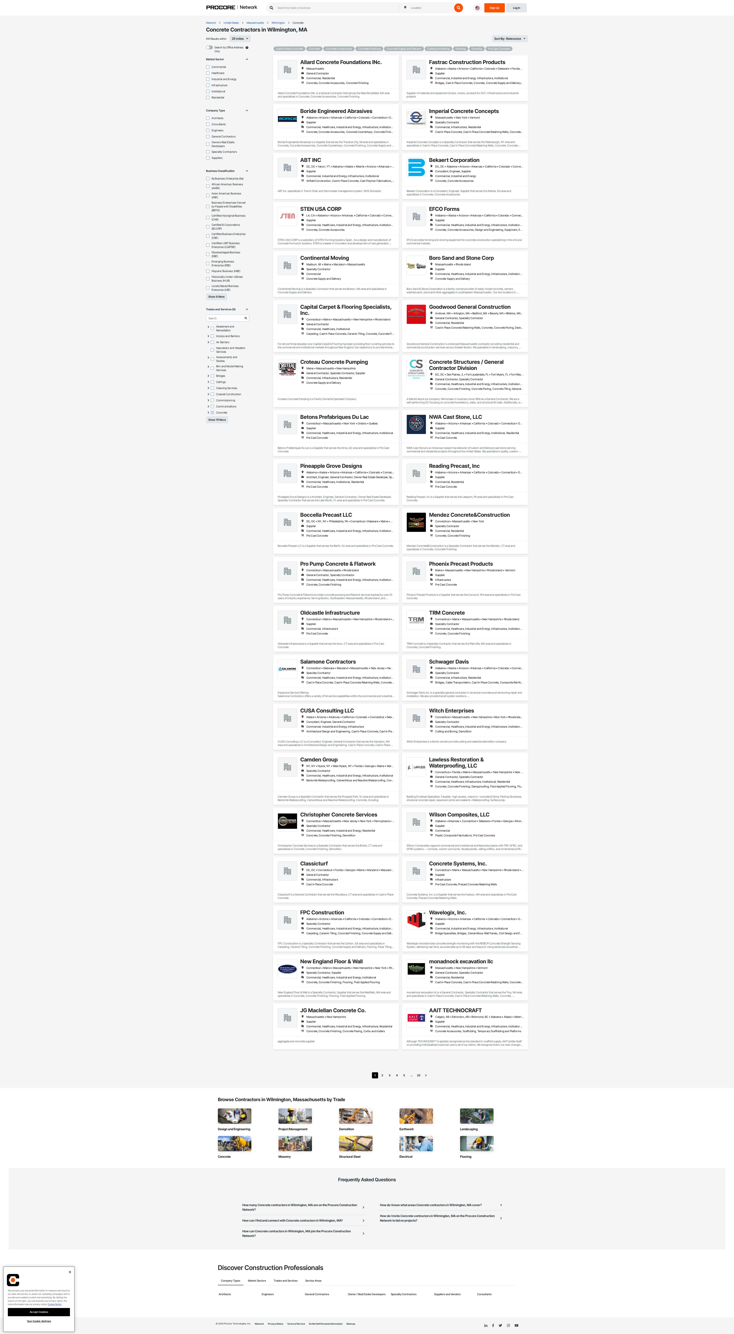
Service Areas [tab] (313, 1280)
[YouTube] (516, 1325)
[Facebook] (493, 1326)
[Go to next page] (426, 1075)
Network (248, 7)
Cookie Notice (54, 1304)
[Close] (70, 1272)
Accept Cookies (39, 1311)
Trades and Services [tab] (286, 1280)
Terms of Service (296, 1323)
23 (418, 1075)
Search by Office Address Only (229, 49)
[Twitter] (500, 1325)
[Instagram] (508, 1326)
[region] (39, 1299)
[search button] (458, 7)
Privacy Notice (275, 1323)
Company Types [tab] (230, 1280)
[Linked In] (485, 1325)
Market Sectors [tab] (257, 1280)
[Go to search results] (246, 318)
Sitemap (350, 1323)
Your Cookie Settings (39, 1321)
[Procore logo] (220, 8)
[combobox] (431, 8)
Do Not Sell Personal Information (326, 1323)
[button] (207, 67)
